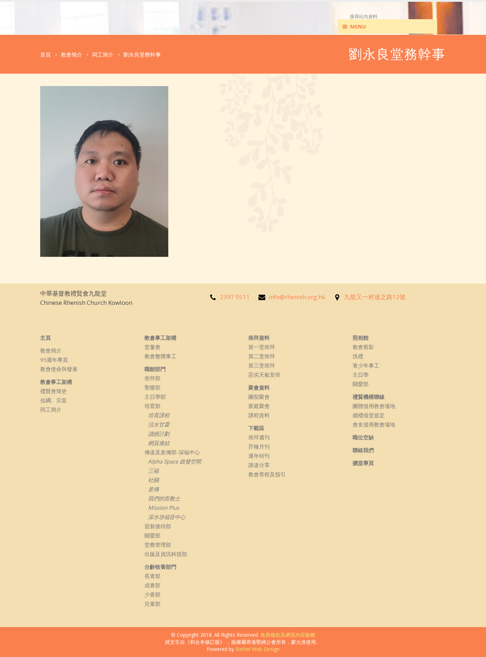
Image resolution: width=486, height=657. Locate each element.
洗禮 (358, 356)
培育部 (152, 405)
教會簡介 (51, 350)
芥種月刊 (259, 446)
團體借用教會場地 (374, 405)
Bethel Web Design (258, 649)
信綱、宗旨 (53, 400)
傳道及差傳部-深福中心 (172, 452)
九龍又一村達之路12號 (375, 297)
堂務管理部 (157, 544)
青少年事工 (366, 365)
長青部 (152, 575)
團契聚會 (259, 396)
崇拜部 (152, 378)
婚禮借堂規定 (369, 415)
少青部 (152, 594)
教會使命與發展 (59, 368)
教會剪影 (363, 346)
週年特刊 (259, 455)
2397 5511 (235, 297)
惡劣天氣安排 (264, 374)
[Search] (425, 16)
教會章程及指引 (267, 474)
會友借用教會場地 (374, 424)
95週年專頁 (54, 359)
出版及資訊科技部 (165, 553)
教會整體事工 (160, 356)
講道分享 (259, 464)
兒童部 (152, 603)
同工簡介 (51, 409)
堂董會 (152, 346)
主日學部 (155, 396)
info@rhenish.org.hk (297, 297)
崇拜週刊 (259, 437)
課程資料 (259, 415)
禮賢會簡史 (53, 390)
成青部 (152, 585)
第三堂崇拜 (261, 365)
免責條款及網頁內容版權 (287, 634)
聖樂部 (152, 387)
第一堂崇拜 (261, 346)
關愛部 (152, 535)
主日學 (361, 374)
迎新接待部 (157, 526)
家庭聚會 (259, 405)
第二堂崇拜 (261, 356)
